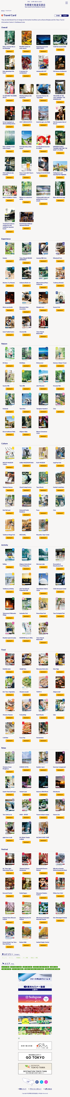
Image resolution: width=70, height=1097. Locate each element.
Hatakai (5, 258)
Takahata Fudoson (8, 487)
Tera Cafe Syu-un (7, 814)
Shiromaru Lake (40, 564)
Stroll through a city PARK (43, 122)
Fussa (37, 510)
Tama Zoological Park (59, 613)
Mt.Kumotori (39, 363)
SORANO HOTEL (24, 767)
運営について (22, 1089)
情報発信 (18, 957)
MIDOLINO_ (23, 534)
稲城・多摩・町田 (6, 969)
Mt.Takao (5, 363)
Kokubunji (5, 408)
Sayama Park (56, 307)
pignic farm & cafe (7, 837)
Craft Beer (5, 737)
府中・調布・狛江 (27, 966)
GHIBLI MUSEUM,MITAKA (26, 462)
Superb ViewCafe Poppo (9, 791)
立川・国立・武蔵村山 (18, 969)
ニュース (5, 957)
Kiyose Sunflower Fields (9, 431)
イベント (12, 957)
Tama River (22, 408)
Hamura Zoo (56, 814)
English (65, 15)
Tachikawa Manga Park (9, 534)
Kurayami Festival (7, 893)
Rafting (4, 564)
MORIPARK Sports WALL (26, 638)
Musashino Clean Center (42, 534)
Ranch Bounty (40, 715)
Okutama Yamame (8, 715)
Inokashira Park (24, 613)
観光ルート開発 (34, 957)
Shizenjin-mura (40, 307)
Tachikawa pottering (8, 588)
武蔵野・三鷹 (54, 966)
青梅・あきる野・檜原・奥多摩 (52, 969)
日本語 (58, 15)
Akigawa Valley (24, 431)
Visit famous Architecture (60, 71)
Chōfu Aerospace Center (59, 588)
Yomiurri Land (23, 791)
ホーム (2, 10)
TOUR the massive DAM (59, 46)
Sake (54, 715)
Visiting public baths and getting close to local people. (42, 199)
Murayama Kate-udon (42, 669)
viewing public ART (41, 71)
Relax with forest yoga (59, 197)
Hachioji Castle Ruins (58, 487)
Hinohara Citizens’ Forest (59, 363)
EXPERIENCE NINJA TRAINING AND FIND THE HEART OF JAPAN (60, 148)
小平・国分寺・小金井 (16, 966)
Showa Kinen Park (41, 613)
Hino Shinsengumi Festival (60, 917)
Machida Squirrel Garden (9, 638)
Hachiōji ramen (7, 669)
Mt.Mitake (22, 363)
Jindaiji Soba (23, 669)
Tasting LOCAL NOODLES (43, 173)
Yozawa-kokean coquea (42, 814)
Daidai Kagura (23, 893)
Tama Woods (39, 487)
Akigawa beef (56, 692)
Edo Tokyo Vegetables (9, 692)
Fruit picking (23, 715)
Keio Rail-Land (6, 510)
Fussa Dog (22, 737)
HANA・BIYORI (24, 814)
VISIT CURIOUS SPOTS (26, 122)
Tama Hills (22, 386)
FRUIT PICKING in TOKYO (10, 197)
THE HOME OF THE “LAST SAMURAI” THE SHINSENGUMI (59, 97)
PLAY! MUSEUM (40, 462)
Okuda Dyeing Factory (26, 487)
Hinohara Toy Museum (9, 282)
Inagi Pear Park (57, 462)
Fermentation (40, 737)
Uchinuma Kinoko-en (25, 282)
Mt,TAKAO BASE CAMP (42, 837)
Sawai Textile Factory (8, 332)
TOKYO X (38, 692)
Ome (54, 408)
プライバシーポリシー (35, 1089)
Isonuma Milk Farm (41, 258)
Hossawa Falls (57, 386)
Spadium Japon (40, 767)
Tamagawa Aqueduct (42, 408)
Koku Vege (56, 669)
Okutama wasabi (24, 692)
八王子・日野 (6, 966)
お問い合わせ (48, 1089)
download (9, 51)
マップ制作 (26, 957)
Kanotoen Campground (59, 767)
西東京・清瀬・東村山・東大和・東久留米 (34, 969)
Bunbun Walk (23, 942)
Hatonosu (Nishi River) (42, 791)
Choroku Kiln (23, 332)
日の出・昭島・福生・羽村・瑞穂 (41, 966)
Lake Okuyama (40, 386)
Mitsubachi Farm (57, 258)
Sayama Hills (6, 386)
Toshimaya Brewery (58, 282)
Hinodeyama (56, 791)
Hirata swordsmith (8, 307)
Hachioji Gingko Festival (42, 942)
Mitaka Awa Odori (58, 893)
